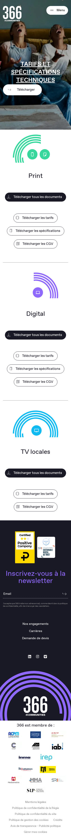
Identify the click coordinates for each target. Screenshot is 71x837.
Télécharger (26, 90)
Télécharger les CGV (37, 244)
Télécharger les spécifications (38, 231)
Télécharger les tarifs (37, 218)
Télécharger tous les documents (37, 197)
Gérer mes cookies (35, 832)
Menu (60, 10)
